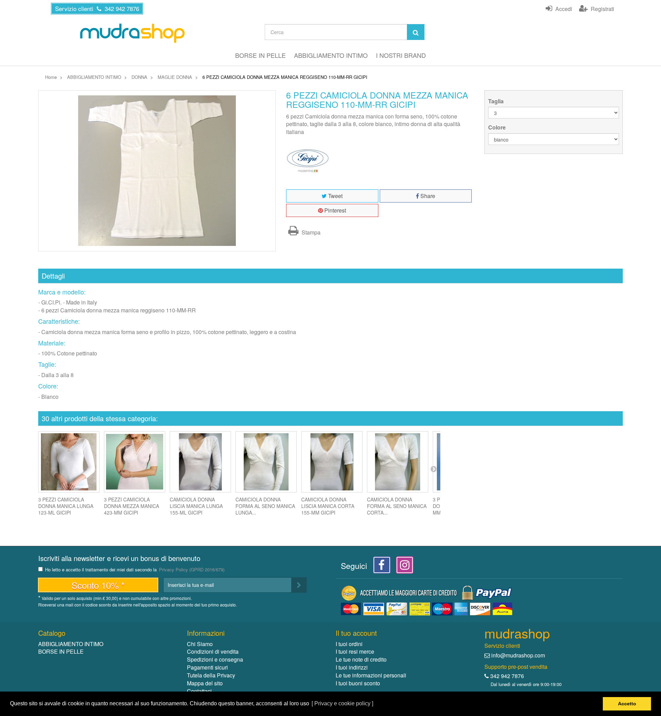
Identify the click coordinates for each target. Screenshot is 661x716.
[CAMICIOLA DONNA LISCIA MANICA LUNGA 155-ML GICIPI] (200, 461)
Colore (497, 127)
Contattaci (199, 691)
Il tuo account (356, 633)
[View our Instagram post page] (402, 567)
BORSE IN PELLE (260, 55)
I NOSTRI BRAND (401, 55)
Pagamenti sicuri (207, 667)
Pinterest (334, 210)
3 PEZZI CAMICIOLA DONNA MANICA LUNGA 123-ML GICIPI (65, 506)
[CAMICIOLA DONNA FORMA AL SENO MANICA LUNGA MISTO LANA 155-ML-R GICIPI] (266, 461)
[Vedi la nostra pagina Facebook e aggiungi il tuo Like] (379, 567)
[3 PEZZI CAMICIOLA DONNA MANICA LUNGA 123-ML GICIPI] (68, 461)
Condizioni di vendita (213, 651)
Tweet (335, 196)
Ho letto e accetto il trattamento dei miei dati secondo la (134, 570)
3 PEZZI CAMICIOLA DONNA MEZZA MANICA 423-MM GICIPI (131, 506)
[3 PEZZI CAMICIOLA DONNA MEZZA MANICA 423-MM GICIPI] (134, 461)
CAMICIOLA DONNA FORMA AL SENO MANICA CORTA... (397, 506)
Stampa (310, 232)
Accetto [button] (627, 703)
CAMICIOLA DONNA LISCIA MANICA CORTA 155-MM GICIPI (327, 506)
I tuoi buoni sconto (358, 683)
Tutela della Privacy (211, 675)
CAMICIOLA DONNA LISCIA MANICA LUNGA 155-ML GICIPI (196, 506)
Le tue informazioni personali (371, 675)
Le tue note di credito (361, 659)
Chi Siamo (200, 644)
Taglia (496, 101)
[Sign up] (299, 585)
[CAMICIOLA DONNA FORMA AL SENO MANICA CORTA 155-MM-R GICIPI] (397, 461)
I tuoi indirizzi (352, 667)
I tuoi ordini (349, 644)
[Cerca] (415, 32)
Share (427, 196)
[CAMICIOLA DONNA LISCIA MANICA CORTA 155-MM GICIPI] (332, 461)
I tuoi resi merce (355, 651)
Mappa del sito (205, 683)
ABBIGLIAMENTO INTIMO (331, 55)
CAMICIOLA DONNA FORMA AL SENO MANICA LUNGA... (265, 506)
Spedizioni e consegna (215, 659)
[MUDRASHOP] (132, 33)
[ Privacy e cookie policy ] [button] (342, 703)
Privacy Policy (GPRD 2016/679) (191, 569)
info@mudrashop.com (518, 655)
